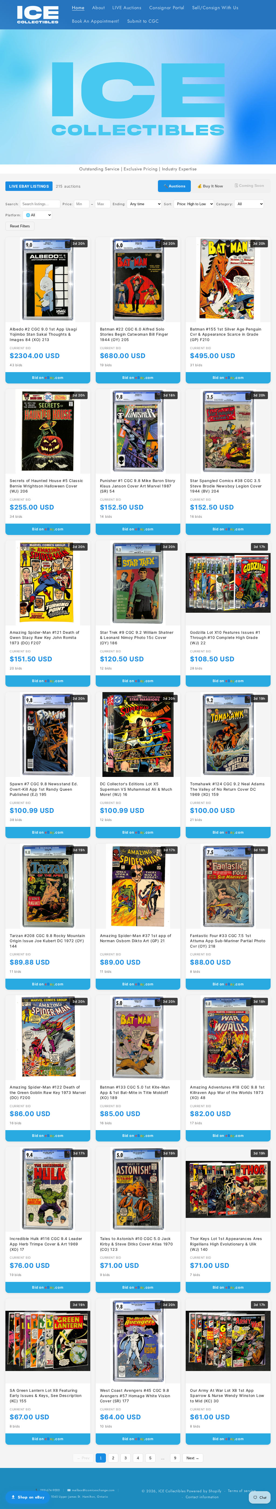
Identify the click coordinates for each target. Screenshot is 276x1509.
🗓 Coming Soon (249, 185)
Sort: (168, 204)
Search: (12, 204)
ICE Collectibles (171, 1491)
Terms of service (242, 1490)
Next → (193, 1458)
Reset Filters (20, 226)
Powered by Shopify (204, 1491)
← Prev (83, 1458)
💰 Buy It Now (210, 186)
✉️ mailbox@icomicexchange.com (90, 1490)
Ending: (119, 204)
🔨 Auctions (174, 186)
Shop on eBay (31, 1497)
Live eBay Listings (29, 186)
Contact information (202, 1497)
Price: (68, 204)
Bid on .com (47, 377)
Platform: (13, 215)
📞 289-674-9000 (48, 1490)
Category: (224, 204)
